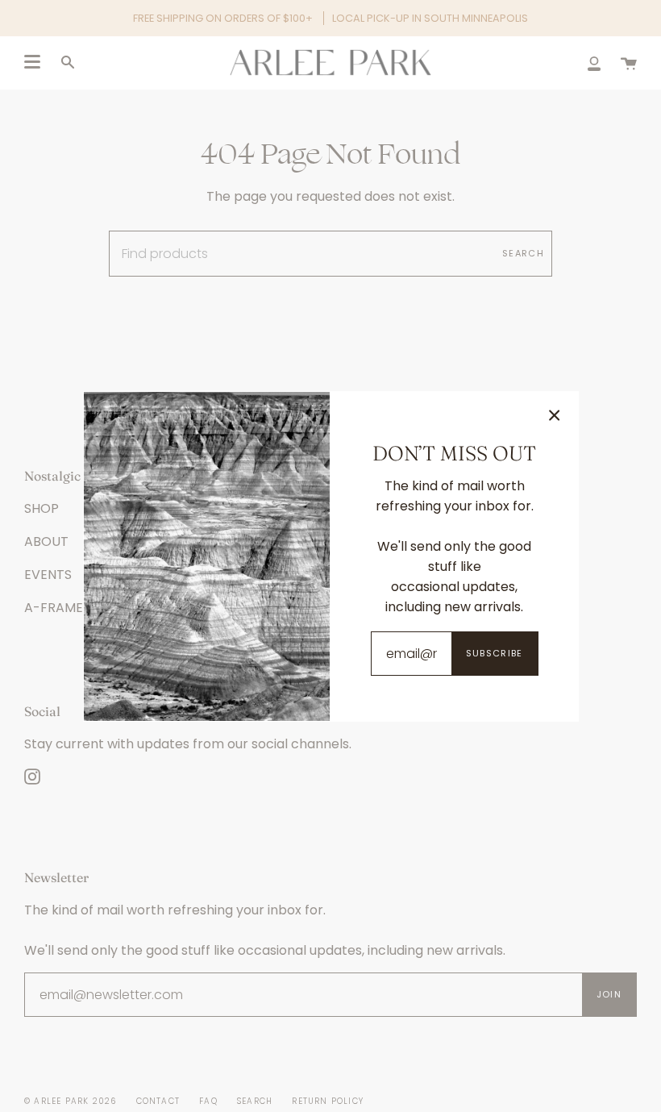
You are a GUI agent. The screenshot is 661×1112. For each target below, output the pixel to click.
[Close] (555, 415)
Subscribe (494, 653)
